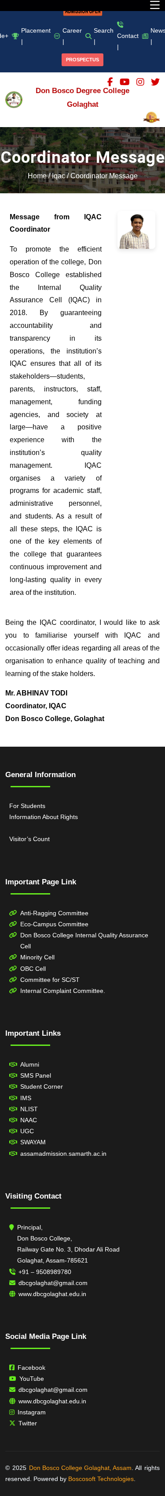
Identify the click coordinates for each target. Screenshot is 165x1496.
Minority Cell (37, 957)
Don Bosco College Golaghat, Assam (80, 1467)
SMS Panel (35, 1075)
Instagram (32, 1412)
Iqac (58, 176)
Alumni (29, 1064)
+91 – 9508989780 (44, 1271)
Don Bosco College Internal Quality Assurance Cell (84, 941)
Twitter (27, 1423)
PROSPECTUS (82, 59)
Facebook (31, 1367)
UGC (27, 1131)
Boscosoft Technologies (101, 1478)
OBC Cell (33, 968)
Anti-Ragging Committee (54, 913)
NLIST (29, 1109)
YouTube (31, 1378)
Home (37, 176)
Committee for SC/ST (50, 979)
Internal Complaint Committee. (62, 990)
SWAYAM (33, 1142)
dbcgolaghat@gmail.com (53, 1282)
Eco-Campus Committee (54, 924)
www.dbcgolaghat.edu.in (52, 1293)
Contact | (128, 41)
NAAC (28, 1120)
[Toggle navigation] (155, 5)
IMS (25, 1097)
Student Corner (41, 1086)
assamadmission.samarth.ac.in (63, 1153)
